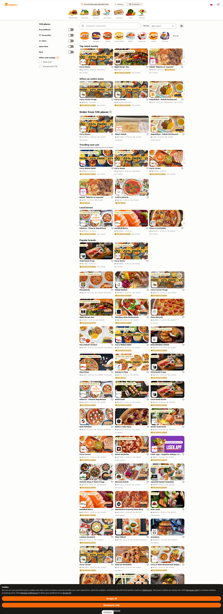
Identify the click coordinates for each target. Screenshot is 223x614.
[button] (10, 4)
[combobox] (112, 26)
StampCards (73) (50, 66)
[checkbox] (84, 37)
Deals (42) (47, 62)
